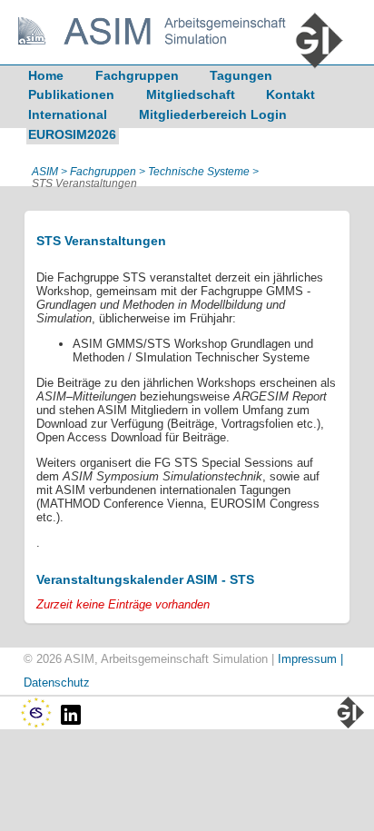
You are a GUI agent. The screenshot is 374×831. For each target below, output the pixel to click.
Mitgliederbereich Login (213, 114)
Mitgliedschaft (190, 94)
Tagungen (241, 75)
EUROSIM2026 (72, 134)
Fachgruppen (137, 75)
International (67, 114)
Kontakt (290, 94)
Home (46, 75)
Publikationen (71, 94)
